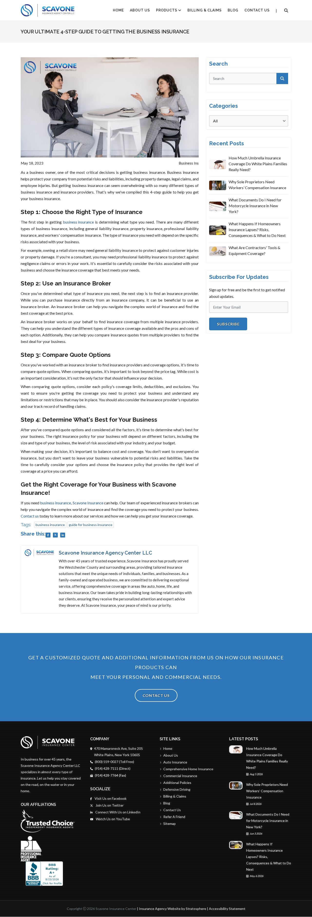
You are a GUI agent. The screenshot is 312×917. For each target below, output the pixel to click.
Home (167, 748)
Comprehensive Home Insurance (188, 769)
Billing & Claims (204, 10)
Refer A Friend (174, 817)
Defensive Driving (176, 789)
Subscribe (228, 324)
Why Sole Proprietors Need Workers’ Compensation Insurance (257, 184)
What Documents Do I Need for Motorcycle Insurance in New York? (255, 205)
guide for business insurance (90, 525)
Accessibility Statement (227, 909)
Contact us (30, 516)
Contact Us (257, 10)
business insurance (78, 222)
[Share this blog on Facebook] (48, 535)
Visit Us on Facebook (110, 798)
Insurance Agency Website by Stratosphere (172, 909)
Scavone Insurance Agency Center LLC (105, 553)
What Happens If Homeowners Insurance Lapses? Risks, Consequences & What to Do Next (257, 229)
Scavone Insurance (88, 502)
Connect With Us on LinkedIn (117, 812)
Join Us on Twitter (109, 805)
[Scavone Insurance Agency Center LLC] (47, 10)
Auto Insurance (175, 762)
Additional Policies (177, 782)
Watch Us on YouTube (112, 819)
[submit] (282, 78)
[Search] (286, 10)
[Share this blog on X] (55, 535)
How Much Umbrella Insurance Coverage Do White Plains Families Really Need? (258, 164)
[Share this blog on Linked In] (62, 535)
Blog (233, 10)
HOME (118, 10)
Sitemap (169, 823)
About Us (140, 10)
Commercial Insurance (180, 776)
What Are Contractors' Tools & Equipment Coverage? (254, 250)
